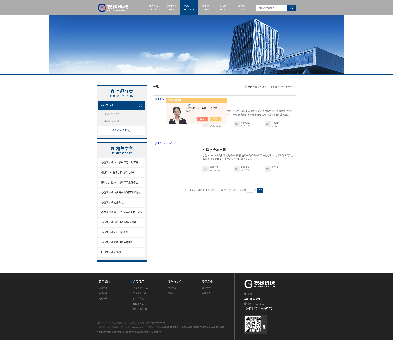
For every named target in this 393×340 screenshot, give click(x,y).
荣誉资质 (103, 293)
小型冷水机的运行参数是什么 (117, 232)
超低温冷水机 (155, 332)
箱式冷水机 (175, 327)
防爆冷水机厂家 (140, 288)
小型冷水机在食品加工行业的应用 (119, 162)
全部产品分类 (119, 130)
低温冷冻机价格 (140, 309)
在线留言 (224, 7)
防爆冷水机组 (139, 293)
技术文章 (172, 288)
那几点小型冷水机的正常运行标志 (119, 182)
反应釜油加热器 (207, 327)
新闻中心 (206, 7)
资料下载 (103, 298)
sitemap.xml (137, 327)
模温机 (196, 327)
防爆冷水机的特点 (111, 252)
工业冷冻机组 (163, 327)
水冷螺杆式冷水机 (112, 332)
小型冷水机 (107, 105)
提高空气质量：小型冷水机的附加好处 (122, 212)
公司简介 (103, 288)
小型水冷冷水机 (111, 113)
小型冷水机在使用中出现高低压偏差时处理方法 (123, 192)
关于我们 (171, 7)
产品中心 (188, 7)
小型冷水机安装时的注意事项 (117, 242)
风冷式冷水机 (128, 332)
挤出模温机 (138, 298)
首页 (261, 86)
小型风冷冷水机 (111, 121)
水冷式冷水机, (142, 332)
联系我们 (241, 7)
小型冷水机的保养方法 (113, 202)
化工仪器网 (112, 327)
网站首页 (153, 7)
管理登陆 (125, 327)
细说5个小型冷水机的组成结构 (118, 172)
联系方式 (206, 288)
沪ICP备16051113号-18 (157, 322)
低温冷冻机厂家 (140, 303)
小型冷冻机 (186, 327)
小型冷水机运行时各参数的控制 (118, 222)
